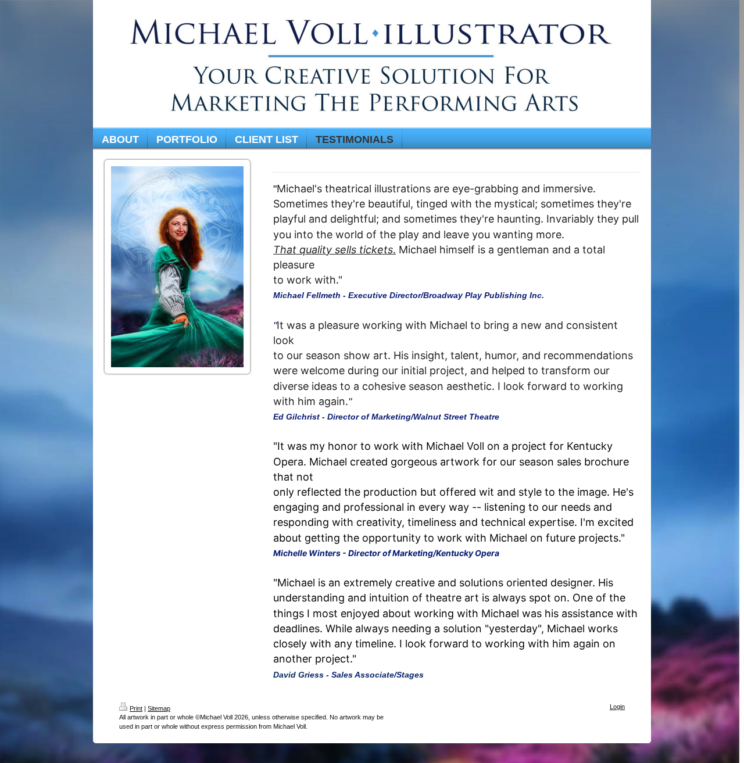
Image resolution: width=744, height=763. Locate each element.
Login (617, 706)
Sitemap (159, 708)
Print (136, 708)
